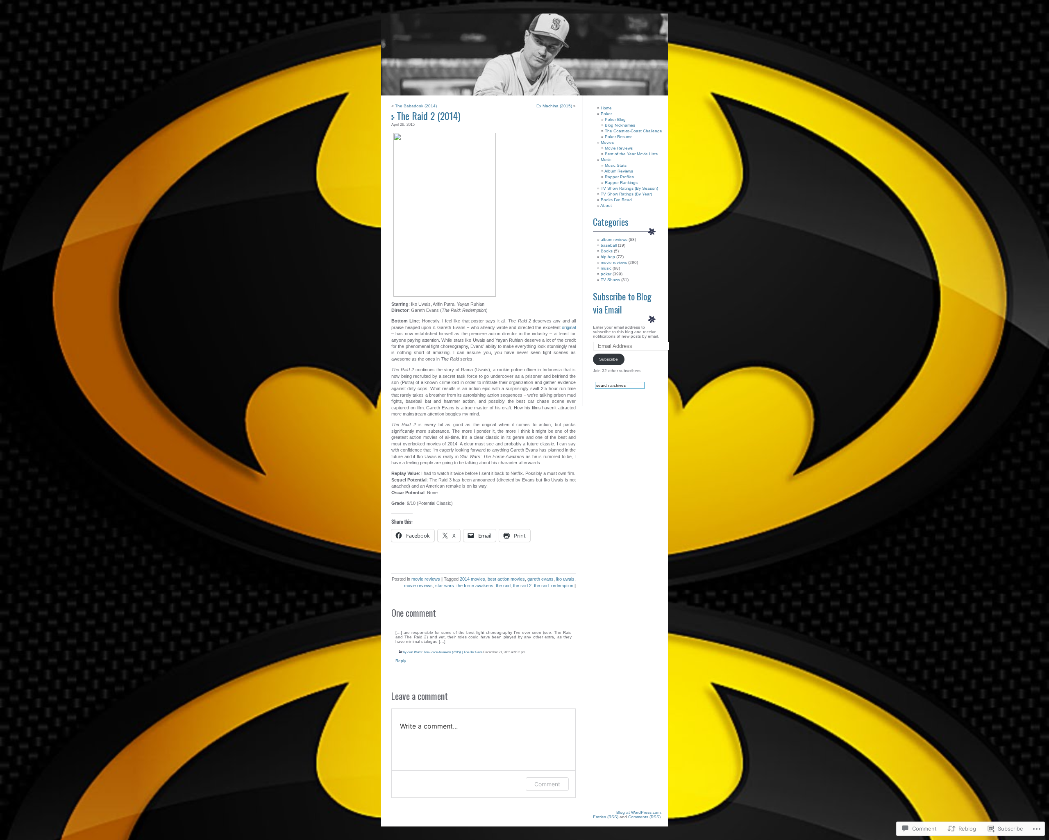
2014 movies (472, 579)
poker (606, 274)
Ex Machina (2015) (554, 106)
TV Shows (610, 279)
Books (607, 251)
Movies (607, 142)
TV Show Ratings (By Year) (626, 194)
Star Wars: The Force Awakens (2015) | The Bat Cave (444, 652)
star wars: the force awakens (464, 585)
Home (606, 108)
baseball (609, 245)
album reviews (614, 239)
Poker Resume (619, 136)
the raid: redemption (553, 585)
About (606, 205)
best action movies (506, 579)
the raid (503, 585)
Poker (606, 113)
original (569, 327)
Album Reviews (618, 171)
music (606, 268)
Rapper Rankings (621, 182)
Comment (547, 784)
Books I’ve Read (616, 200)
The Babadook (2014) (416, 106)
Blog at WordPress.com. (639, 812)
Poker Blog (615, 119)
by (404, 652)
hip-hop (608, 256)
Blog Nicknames (620, 125)
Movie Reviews (619, 148)
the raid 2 (522, 585)
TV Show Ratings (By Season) (629, 188)
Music (606, 159)
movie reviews (425, 579)
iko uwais (565, 579)
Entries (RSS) (605, 817)
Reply (400, 660)
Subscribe (608, 359)
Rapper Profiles (619, 177)
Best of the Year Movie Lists (631, 154)
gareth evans (540, 579)
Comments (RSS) (644, 817)
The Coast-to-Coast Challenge (633, 131)
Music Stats (616, 165)
